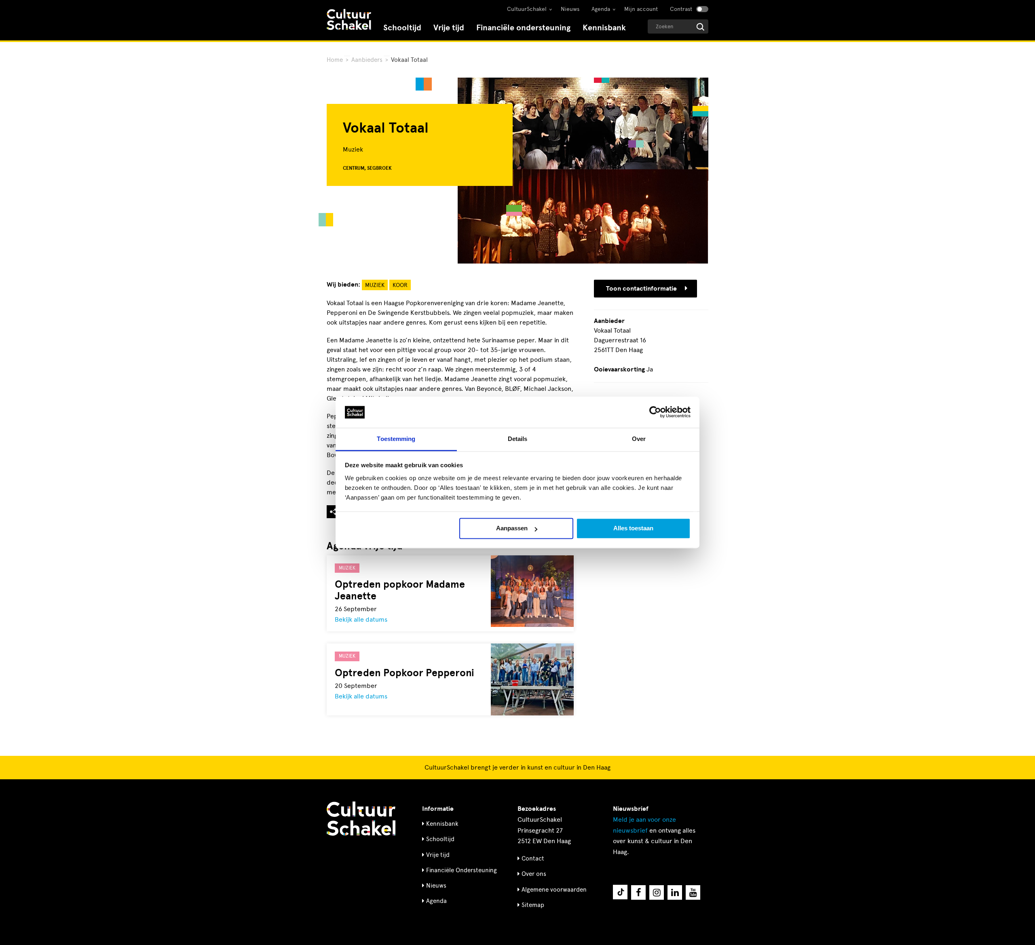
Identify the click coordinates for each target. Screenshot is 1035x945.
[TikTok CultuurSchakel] (620, 892)
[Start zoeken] (700, 27)
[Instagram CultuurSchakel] (656, 892)
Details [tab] (518, 438)
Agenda (600, 9)
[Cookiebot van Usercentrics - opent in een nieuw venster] (655, 412)
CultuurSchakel (527, 9)
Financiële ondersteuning (523, 28)
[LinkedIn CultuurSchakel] (674, 892)
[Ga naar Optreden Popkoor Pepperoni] (532, 679)
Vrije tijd (448, 28)
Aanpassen (512, 528)
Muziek (374, 285)
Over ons (534, 874)
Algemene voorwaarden (554, 889)
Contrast (681, 9)
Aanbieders (366, 59)
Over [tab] (639, 438)
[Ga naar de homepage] (349, 20)
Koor (400, 285)
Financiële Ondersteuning (461, 870)
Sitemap (533, 905)
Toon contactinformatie (641, 289)
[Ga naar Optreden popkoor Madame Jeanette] (532, 591)
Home (335, 59)
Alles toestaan (633, 528)
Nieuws (570, 9)
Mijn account (641, 9)
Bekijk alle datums (361, 619)
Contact (533, 858)
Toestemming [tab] (396, 438)
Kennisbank (604, 28)
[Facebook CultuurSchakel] (638, 892)
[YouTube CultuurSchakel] (693, 892)
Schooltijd (402, 28)
